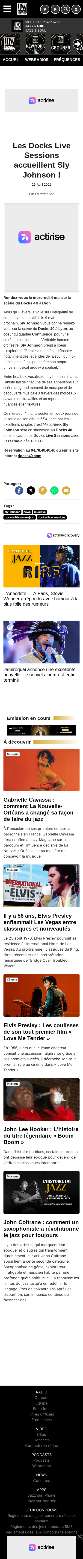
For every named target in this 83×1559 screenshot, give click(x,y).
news (27, 512)
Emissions (41, 1408)
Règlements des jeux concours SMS (41, 1526)
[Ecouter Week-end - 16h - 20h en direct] (41, 729)
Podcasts (41, 1460)
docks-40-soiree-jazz (20, 517)
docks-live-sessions (51, 517)
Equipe (41, 1403)
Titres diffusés (41, 1414)
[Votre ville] (44, 9)
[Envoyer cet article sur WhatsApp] (53, 492)
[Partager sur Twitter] (29, 492)
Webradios (36, 60)
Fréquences (67, 60)
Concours (41, 1480)
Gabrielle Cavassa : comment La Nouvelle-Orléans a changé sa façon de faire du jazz (38, 809)
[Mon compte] (76, 9)
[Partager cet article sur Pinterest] (41, 492)
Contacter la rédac (41, 1445)
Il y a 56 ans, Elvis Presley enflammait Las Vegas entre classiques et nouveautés (39, 922)
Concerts (41, 1440)
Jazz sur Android (41, 1500)
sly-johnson (12, 512)
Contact (42, 1397)
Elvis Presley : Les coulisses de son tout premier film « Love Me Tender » (41, 1031)
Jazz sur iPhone (41, 1495)
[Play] (6, 40)
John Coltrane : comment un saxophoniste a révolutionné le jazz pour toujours (41, 1228)
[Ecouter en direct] (55, 9)
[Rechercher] (65, 9)
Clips (41, 1434)
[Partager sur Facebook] (18, 492)
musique (40, 512)
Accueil (11, 60)
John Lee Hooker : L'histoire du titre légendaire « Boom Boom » (40, 1135)
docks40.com (29, 456)
